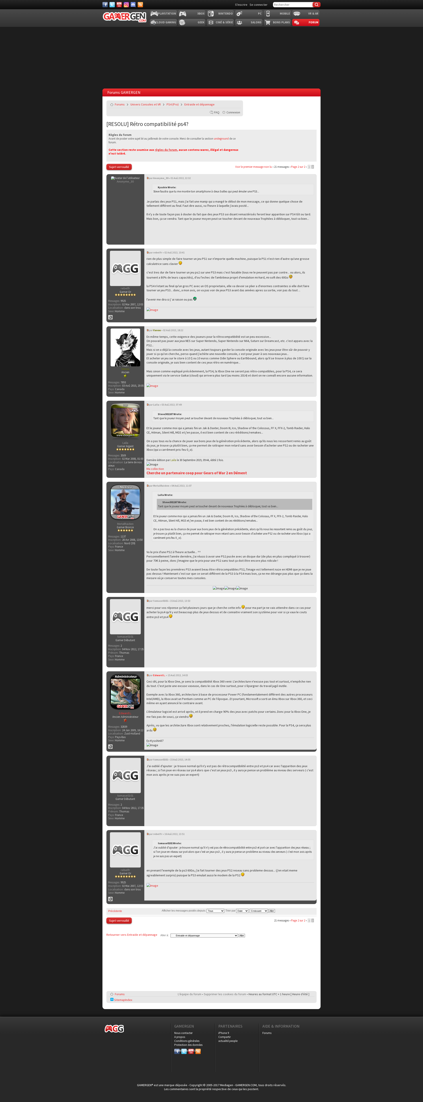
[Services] (140, 4)
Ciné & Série (224, 22)
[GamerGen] (124, 17)
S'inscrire (241, 5)
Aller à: (164, 935)
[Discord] (133, 4)
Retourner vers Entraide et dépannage (131, 935)
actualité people (227, 1041)
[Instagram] (126, 4)
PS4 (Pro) (173, 104)
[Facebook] (105, 4)
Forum (313, 22)
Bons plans (281, 22)
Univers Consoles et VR (145, 104)
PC (260, 13)
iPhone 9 (223, 1033)
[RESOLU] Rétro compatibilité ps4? (147, 123)
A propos (179, 1037)
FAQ (216, 112)
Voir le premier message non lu (253, 167)
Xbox (200, 13)
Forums (120, 104)
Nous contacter (183, 1033)
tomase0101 (160, 600)
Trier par (230, 910)
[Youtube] (119, 4)
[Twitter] (112, 4)
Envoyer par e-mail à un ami (236, 104)
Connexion (233, 112)
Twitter (184, 1050)
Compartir (224, 1037)
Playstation (167, 13)
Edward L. (159, 675)
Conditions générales (186, 1041)
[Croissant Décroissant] (262, 910)
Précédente (115, 911)
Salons (256, 22)
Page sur (298, 167)
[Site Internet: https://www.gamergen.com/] (110, 746)
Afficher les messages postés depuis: (184, 910)
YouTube (191, 1050)
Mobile (285, 13)
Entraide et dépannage (199, 104)
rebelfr (157, 252)
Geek (201, 22)
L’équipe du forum (189, 994)
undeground (221, 138)
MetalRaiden (161, 485)
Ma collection (155, 469)
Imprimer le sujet (226, 104)
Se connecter (258, 5)
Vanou (157, 330)
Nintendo (225, 13)
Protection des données (188, 1045)
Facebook (177, 1050)
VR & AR (313, 13)
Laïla (156, 404)
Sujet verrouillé (119, 167)
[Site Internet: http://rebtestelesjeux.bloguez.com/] (110, 317)
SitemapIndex (122, 1000)
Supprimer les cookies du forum (225, 994)
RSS (197, 1050)
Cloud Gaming (165, 22)
